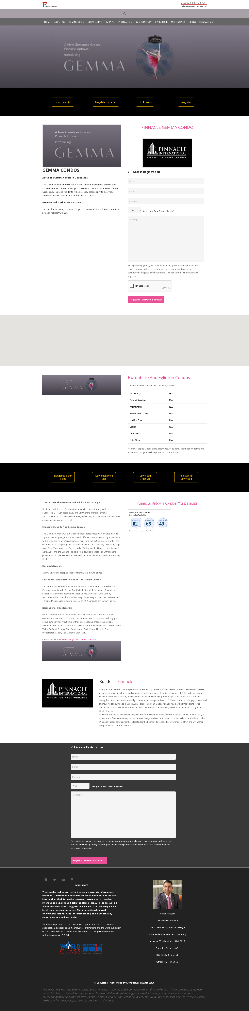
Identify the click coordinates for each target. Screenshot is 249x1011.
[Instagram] (72, 879)
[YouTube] (63, 879)
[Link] (49, 4)
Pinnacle (125, 681)
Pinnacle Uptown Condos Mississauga (167, 503)
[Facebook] (46, 879)
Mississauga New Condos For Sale (79, 639)
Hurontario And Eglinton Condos (159, 377)
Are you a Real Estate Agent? (160, 211)
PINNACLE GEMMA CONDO (167, 127)
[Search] (124, 14)
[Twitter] (54, 879)
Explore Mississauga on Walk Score (141, 531)
